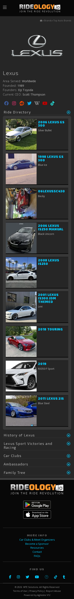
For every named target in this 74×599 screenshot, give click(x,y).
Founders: (10, 90)
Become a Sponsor (37, 543)
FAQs (37, 556)
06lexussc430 (51, 191)
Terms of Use (20, 591)
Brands (48, 20)
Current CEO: (12, 94)
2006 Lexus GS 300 (51, 123)
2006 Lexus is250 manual (50, 227)
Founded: (10, 85)
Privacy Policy (36, 591)
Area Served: (12, 81)
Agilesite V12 (43, 595)
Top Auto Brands (62, 20)
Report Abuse (53, 591)
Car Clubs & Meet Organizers (37, 539)
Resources (37, 547)
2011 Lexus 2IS (51, 398)
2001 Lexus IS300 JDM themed (48, 298)
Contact (37, 552)
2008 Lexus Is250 (48, 261)
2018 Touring (50, 329)
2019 (42, 364)
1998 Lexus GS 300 (50, 158)
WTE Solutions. (31, 587)
